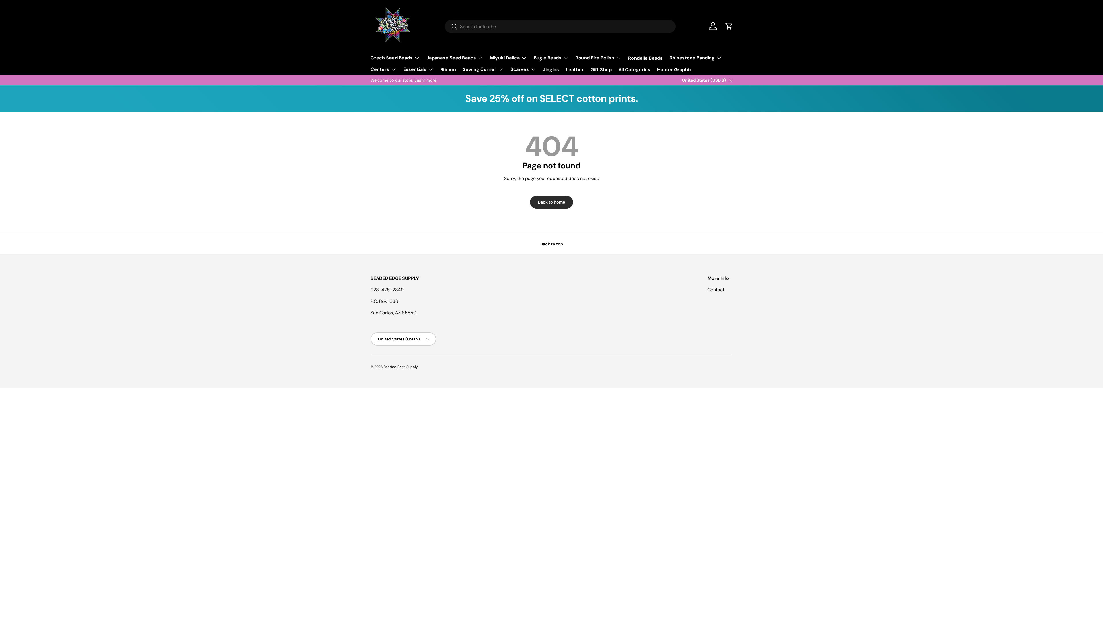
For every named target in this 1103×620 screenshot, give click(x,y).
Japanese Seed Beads (451, 58)
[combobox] (560, 26)
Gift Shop (601, 70)
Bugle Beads (547, 58)
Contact (715, 290)
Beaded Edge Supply (401, 367)
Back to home (551, 202)
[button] (729, 26)
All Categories (634, 70)
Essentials (414, 69)
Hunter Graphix (674, 70)
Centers (380, 69)
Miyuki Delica (505, 58)
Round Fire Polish (594, 58)
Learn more (425, 80)
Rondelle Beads (645, 58)
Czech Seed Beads (391, 58)
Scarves (519, 69)
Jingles (551, 70)
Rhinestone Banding (692, 58)
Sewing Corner (479, 69)
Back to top (551, 244)
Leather (575, 70)
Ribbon (448, 70)
